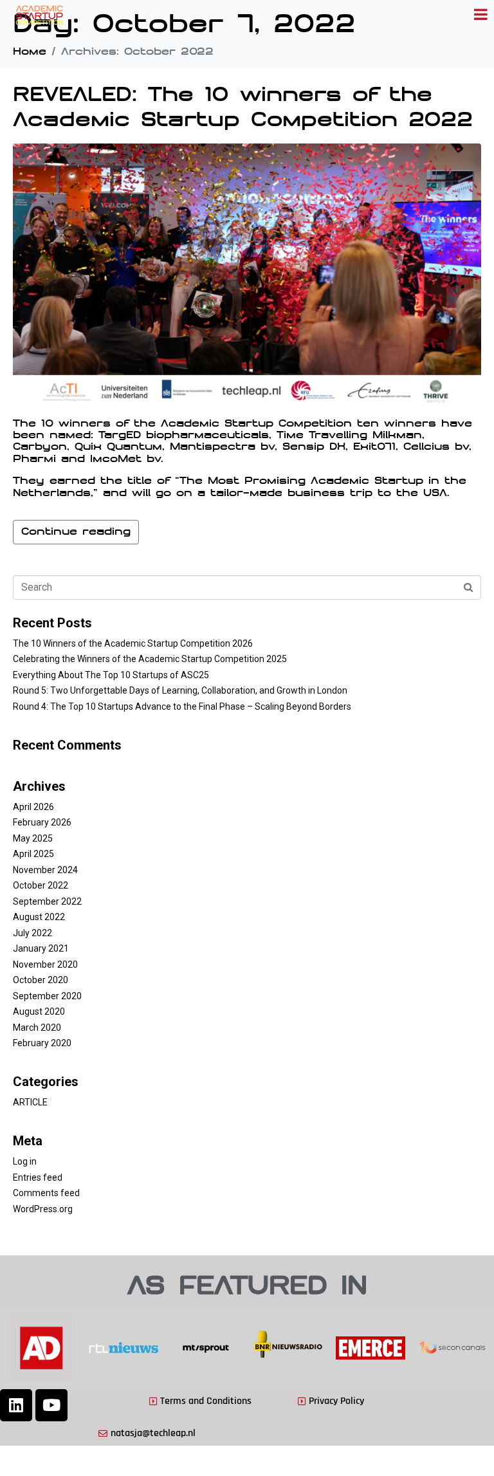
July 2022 (32, 933)
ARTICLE (30, 1102)
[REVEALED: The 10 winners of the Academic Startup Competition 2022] (247, 275)
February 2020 (42, 1043)
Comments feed (46, 1193)
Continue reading (76, 532)
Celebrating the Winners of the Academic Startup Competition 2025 (150, 659)
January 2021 (41, 948)
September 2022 (47, 901)
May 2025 (33, 838)
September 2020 (47, 996)
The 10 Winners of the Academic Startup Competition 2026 (133, 643)
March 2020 (37, 1027)
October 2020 (40, 980)
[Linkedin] (16, 1405)
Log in (25, 1161)
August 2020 (39, 1011)
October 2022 (40, 885)
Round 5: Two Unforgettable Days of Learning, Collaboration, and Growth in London (180, 690)
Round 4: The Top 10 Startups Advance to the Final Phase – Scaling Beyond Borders (182, 706)
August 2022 (39, 917)
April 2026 (33, 807)
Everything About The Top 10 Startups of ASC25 (111, 675)
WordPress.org (43, 1209)
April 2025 (33, 854)
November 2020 (45, 964)
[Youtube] (51, 1405)
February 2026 (42, 822)
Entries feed (37, 1177)
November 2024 (45, 870)
